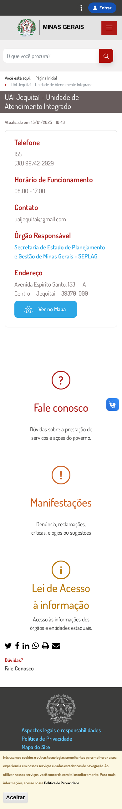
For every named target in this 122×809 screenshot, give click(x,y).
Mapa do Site (36, 746)
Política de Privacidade (47, 738)
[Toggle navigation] (81, 8)
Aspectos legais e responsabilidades (61, 729)
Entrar (105, 7)
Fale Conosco (19, 668)
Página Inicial (46, 78)
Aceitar (15, 797)
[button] (8, 646)
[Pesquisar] (106, 56)
